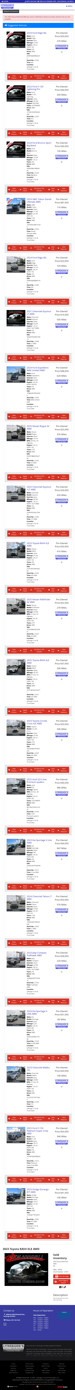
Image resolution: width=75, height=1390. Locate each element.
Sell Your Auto (29, 1364)
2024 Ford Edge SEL (37, 32)
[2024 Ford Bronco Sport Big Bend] (16, 149)
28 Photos (16, 382)
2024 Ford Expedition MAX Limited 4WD (38, 369)
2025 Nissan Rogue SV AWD (38, 427)
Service (45, 1368)
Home (13, 1364)
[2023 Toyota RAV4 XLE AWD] (16, 549)
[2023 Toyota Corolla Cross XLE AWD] (16, 727)
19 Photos (16, 735)
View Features (64, 77)
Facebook (61, 1364)
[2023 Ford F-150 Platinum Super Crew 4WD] (16, 1134)
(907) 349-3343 (31, 1)
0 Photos (16, 47)
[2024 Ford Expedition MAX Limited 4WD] (16, 373)
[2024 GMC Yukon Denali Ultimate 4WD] (16, 205)
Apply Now (13, 1370)
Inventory (13, 1368)
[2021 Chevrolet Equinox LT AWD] (16, 317)
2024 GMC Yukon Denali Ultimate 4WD (39, 200)
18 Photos (16, 557)
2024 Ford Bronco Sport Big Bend (39, 144)
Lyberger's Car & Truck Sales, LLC (47, 1378)
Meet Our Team (45, 1366)
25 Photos (16, 1142)
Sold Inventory (62, 1366)
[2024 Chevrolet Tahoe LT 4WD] (16, 902)
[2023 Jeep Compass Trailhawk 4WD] (16, 958)
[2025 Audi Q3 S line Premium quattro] (16, 785)
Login (5, 1)
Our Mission (13, 1366)
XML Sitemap (61, 1370)
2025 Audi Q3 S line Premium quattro (37, 781)
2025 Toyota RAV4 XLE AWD (38, 661)
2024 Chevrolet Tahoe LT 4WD (39, 897)
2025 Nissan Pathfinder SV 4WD (38, 601)
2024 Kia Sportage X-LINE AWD (37, 1012)
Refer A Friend (45, 1370)
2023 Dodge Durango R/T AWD (38, 1190)
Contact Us (46, 1364)
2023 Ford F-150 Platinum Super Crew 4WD (37, 1131)
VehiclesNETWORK (36, 1380)
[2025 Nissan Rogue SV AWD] (16, 432)
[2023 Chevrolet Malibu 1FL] (16, 1073)
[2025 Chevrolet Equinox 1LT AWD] (16, 493)
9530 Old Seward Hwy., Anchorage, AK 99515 (56, 1)
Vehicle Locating (29, 1366)
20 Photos (16, 674)
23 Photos (16, 213)
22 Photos (16, 272)
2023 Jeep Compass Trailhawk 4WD (37, 954)
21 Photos (16, 793)
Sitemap (61, 1368)
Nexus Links (61, 1372)
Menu (70, 6)
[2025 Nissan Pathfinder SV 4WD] (16, 605)
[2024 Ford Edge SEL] (16, 39)
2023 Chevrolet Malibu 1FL (38, 1069)
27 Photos (16, 1203)
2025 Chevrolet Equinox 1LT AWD (39, 488)
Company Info (29, 1372)
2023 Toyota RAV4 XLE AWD (38, 544)
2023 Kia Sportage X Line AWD (39, 841)
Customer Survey (29, 1370)
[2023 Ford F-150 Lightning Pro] (16, 92)
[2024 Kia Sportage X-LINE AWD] (16, 1017)
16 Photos (16, 1081)
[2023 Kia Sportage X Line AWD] (16, 846)
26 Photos (16, 613)
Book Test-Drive (13, 1372)
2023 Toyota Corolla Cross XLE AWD (37, 722)
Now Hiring (46, 1372)
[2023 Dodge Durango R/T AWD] (16, 1195)
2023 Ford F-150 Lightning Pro (35, 88)
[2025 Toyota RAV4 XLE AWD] (16, 666)
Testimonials (29, 1368)
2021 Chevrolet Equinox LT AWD (39, 312)
